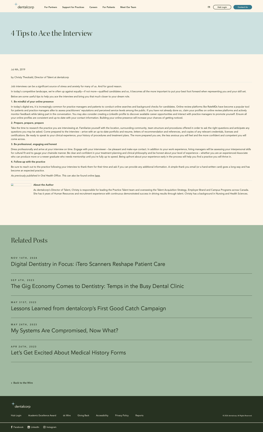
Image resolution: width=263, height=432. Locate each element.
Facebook (18, 427)
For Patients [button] (109, 7)
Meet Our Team (128, 7)
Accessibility (102, 416)
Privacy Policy (122, 416)
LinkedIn (35, 427)
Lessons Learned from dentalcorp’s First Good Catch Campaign (88, 309)
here (97, 176)
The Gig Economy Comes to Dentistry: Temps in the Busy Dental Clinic (97, 286)
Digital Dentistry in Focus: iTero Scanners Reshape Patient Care (88, 264)
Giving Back (83, 416)
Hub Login (222, 7)
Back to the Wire (23, 383)
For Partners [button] (50, 7)
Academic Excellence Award (42, 416)
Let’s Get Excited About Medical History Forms (68, 353)
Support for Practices (73, 7)
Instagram (51, 427)
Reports (139, 416)
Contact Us (243, 7)
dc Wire (67, 416)
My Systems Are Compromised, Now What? (64, 331)
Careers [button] (93, 7)
